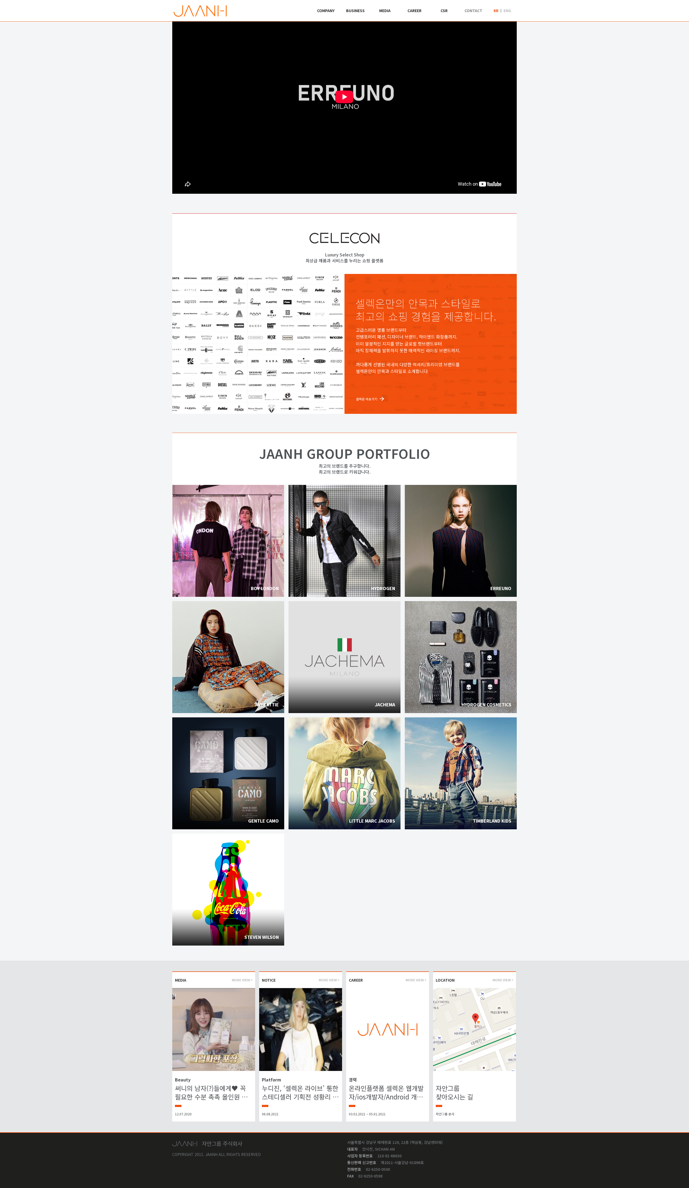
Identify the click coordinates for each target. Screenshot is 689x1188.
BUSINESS (355, 10)
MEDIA (385, 10)
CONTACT (473, 10)
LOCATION (445, 980)
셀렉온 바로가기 (366, 399)
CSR (444, 10)
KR (496, 10)
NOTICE (269, 980)
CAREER (414, 10)
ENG (507, 10)
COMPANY (326, 10)
